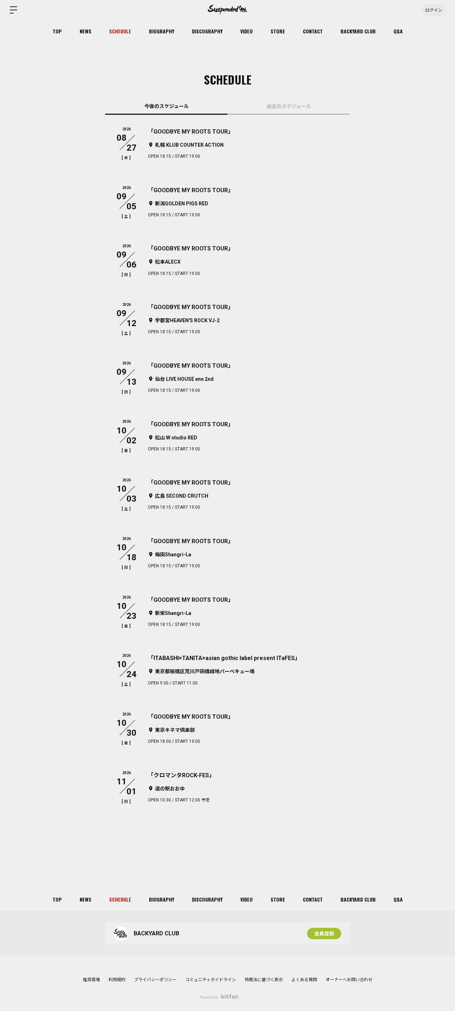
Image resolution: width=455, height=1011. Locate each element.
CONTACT (313, 31)
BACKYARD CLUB (358, 31)
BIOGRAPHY (161, 31)
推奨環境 (91, 979)
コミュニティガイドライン (210, 979)
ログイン (433, 10)
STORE (278, 31)
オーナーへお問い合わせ (349, 980)
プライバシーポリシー (155, 979)
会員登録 (324, 933)
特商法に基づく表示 (264, 979)
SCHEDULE (120, 31)
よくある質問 (304, 979)
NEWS (85, 31)
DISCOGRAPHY (207, 31)
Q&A (398, 31)
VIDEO (246, 31)
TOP (57, 31)
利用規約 (116, 979)
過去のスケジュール (289, 106)
